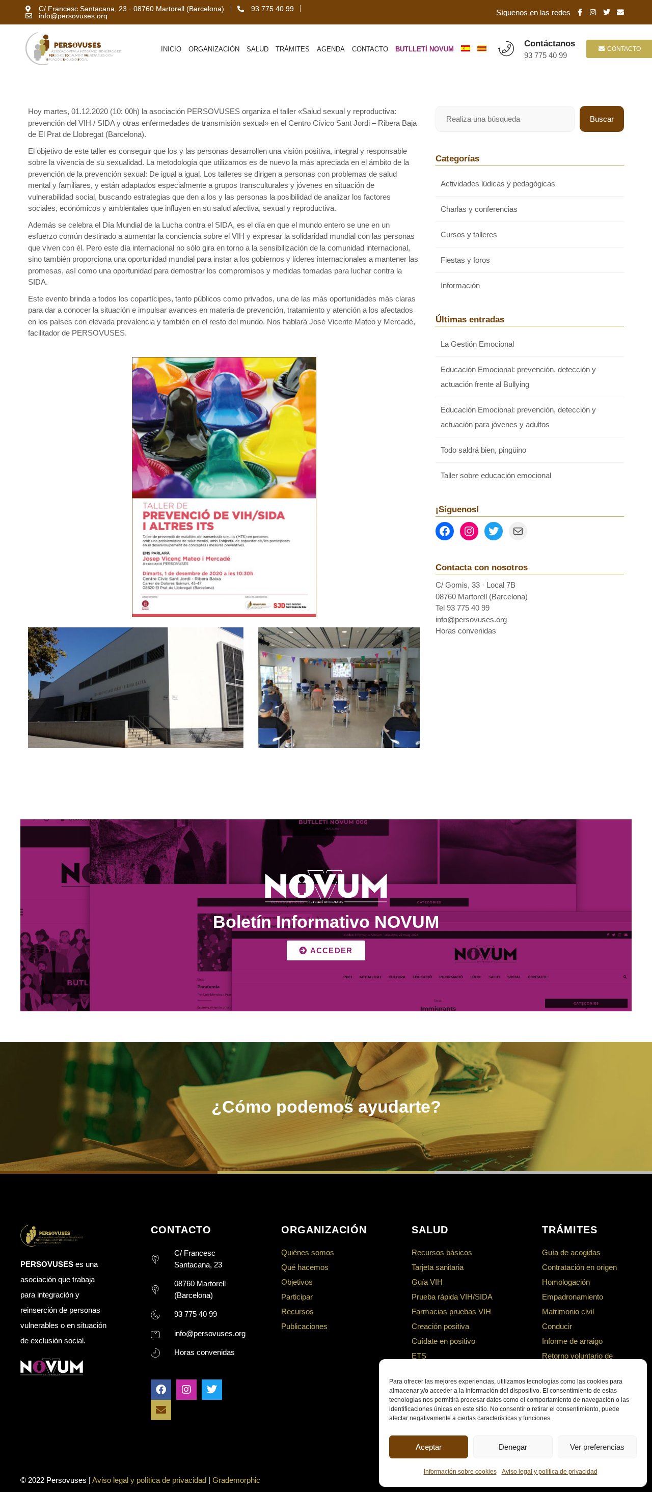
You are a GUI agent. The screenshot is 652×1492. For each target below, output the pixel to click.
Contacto (370, 49)
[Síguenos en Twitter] (493, 531)
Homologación (566, 1282)
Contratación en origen (579, 1267)
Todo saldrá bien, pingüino (483, 450)
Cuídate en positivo (443, 1341)
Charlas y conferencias (479, 209)
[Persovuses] (73, 48)
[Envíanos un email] (518, 531)
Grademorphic (236, 1480)
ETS (419, 1355)
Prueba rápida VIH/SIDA (452, 1296)
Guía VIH (427, 1282)
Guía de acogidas (571, 1252)
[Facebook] (161, 1389)
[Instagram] (186, 1389)
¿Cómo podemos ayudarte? (326, 1106)
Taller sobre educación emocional (496, 475)
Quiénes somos (307, 1252)
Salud (257, 49)
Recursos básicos (442, 1252)
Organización (213, 49)
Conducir (557, 1326)
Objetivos (297, 1282)
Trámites (293, 49)
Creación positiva (440, 1326)
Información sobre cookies (460, 1471)
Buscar (602, 119)
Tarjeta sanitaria (438, 1267)
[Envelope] (161, 1410)
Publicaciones (304, 1326)
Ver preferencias (597, 1447)
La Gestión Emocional (477, 344)
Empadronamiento (572, 1296)
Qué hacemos (305, 1267)
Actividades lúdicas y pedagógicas (498, 183)
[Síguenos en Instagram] (469, 531)
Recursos (297, 1311)
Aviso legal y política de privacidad (549, 1471)
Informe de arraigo (572, 1341)
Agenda (331, 49)
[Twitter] (212, 1389)
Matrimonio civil (568, 1311)
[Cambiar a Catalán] (482, 49)
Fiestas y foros (465, 260)
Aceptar (429, 1447)
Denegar (513, 1447)
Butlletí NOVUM (424, 49)
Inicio (171, 49)
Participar (297, 1296)
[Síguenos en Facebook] (445, 531)
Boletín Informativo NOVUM (326, 921)
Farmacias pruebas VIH (451, 1311)
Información (460, 285)
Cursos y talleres (469, 234)
